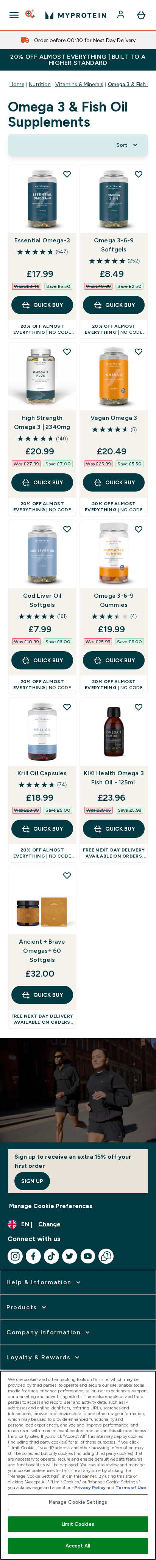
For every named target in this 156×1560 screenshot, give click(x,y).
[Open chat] (106, 1256)
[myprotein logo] (75, 15)
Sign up (32, 1181)
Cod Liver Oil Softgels (42, 600)
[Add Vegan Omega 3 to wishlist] (138, 351)
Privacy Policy (90, 1487)
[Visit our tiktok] (51, 1256)
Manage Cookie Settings (78, 1502)
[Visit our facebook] (33, 1256)
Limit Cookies (78, 1524)
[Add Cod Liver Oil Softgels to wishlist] (67, 529)
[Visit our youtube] (87, 1256)
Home (16, 84)
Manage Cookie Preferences (50, 1206)
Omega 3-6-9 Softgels (114, 245)
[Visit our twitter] (69, 1256)
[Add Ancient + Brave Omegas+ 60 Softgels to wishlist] (67, 875)
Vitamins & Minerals (79, 84)
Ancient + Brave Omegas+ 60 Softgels (42, 950)
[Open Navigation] (14, 15)
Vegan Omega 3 (113, 418)
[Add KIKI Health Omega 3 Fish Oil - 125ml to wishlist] (138, 707)
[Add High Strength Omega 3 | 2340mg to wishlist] (67, 351)
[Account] (121, 15)
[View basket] (141, 15)
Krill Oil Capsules (42, 773)
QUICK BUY (48, 305)
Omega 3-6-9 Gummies (114, 600)
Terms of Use (130, 1487)
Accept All (78, 1546)
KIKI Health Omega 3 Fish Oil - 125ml (114, 777)
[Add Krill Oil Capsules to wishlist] (67, 707)
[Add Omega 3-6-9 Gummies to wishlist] (138, 529)
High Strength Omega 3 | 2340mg (42, 422)
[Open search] (31, 15)
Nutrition (40, 84)
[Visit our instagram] (15, 1256)
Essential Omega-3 (42, 240)
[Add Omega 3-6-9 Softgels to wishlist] (138, 174)
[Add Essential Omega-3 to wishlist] (67, 174)
